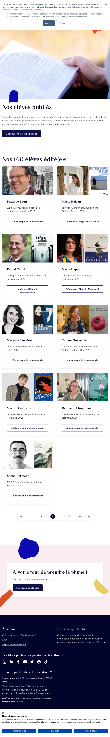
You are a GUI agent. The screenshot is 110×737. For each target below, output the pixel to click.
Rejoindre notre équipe (14, 644)
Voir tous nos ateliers (27, 587)
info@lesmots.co (26, 693)
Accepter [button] (48, 23)
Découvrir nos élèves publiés (21, 133)
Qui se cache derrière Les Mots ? (19, 635)
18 (80, 516)
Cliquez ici (62, 635)
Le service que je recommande (82, 221)
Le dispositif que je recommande (27, 291)
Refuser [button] (62, 23)
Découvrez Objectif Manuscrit (82, 289)
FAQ (4, 639)
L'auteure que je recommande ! (27, 221)
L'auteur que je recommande (27, 360)
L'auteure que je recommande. (27, 427)
